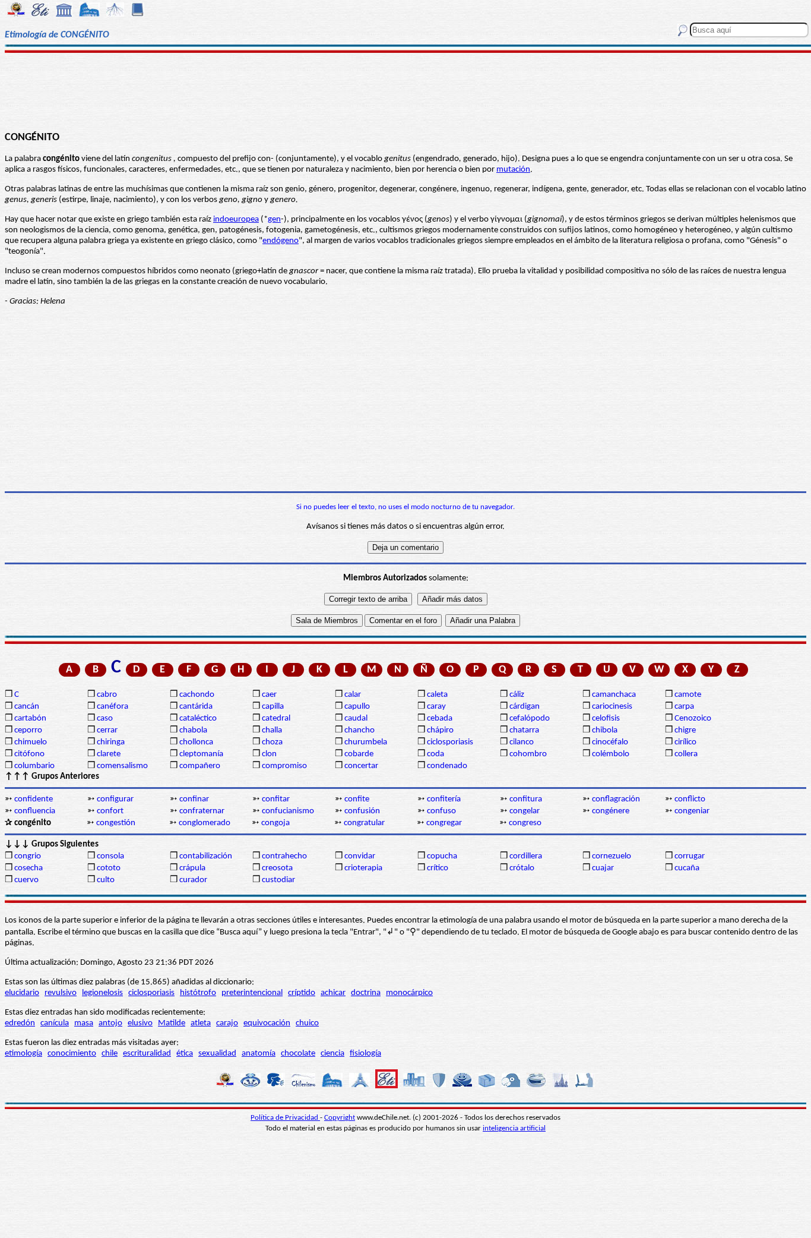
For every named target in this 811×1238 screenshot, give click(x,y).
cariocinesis (612, 706)
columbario (34, 766)
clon (269, 754)
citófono (29, 754)
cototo (109, 868)
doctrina (366, 992)
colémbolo (610, 754)
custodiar (278, 880)
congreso (525, 823)
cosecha (28, 868)
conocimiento (71, 1053)
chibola (604, 730)
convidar (359, 856)
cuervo (26, 880)
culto (106, 880)
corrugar (689, 856)
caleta (437, 694)
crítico (437, 868)
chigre (685, 730)
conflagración (616, 799)
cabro (107, 694)
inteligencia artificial (514, 1128)
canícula (54, 1023)
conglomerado (204, 823)
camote (687, 694)
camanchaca (614, 694)
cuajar (603, 868)
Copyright (339, 1118)
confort (110, 811)
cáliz (516, 694)
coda (435, 754)
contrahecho (284, 856)
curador (193, 880)
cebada (439, 718)
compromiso (284, 766)
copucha (442, 856)
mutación (513, 169)
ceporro (28, 730)
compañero (199, 766)
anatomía (258, 1053)
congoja (275, 823)
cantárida (196, 706)
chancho (359, 730)
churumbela (365, 742)
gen (274, 219)
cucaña (686, 868)
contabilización (205, 856)
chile (110, 1053)
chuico (307, 1023)
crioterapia (363, 868)
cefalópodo (529, 718)
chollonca (196, 742)
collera (686, 754)
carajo (227, 1023)
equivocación (266, 1023)
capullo (357, 706)
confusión (362, 811)
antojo (110, 1023)
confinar (194, 799)
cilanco (521, 742)
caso (105, 718)
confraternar (201, 811)
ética (184, 1053)
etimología (23, 1053)
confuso (441, 811)
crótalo (521, 868)
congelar (524, 811)
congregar (444, 823)
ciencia (332, 1053)
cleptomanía (201, 754)
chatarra (524, 730)
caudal (356, 718)
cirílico (685, 742)
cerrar (107, 730)
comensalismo (122, 766)
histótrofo (198, 992)
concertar (361, 766)
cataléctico (198, 718)
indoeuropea (236, 219)
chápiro (440, 730)
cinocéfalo (610, 742)
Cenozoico (692, 718)
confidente (33, 799)
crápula (192, 868)
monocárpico (409, 992)
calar (352, 694)
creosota (277, 868)
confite (356, 799)
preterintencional (252, 992)
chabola (193, 730)
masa (83, 1023)
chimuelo (30, 742)
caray (436, 706)
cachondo (196, 694)
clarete (109, 754)
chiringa (111, 742)
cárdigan (524, 706)
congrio (27, 856)
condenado (447, 766)
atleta (201, 1023)
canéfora (112, 706)
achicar (333, 992)
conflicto (689, 799)
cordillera (525, 856)
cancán (26, 706)
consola (110, 856)
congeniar (691, 811)
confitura (525, 799)
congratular (364, 823)
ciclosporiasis (450, 742)
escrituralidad (147, 1053)
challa (272, 730)
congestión (115, 823)
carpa (684, 706)
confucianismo (288, 811)
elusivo (140, 1023)
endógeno (280, 240)
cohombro (528, 754)
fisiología (365, 1053)
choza (272, 742)
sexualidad (217, 1053)
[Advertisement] (406, 90)
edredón (20, 1023)
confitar (276, 799)
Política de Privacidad (285, 1118)
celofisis (606, 718)
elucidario (22, 992)
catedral (276, 718)
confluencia (34, 811)
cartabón (30, 718)
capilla (273, 706)
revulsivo (61, 992)
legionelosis (102, 992)
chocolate (298, 1053)
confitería (444, 799)
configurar (115, 799)
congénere (610, 811)
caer (269, 694)
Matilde (171, 1023)
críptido (301, 992)
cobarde (358, 754)
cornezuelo (611, 856)
